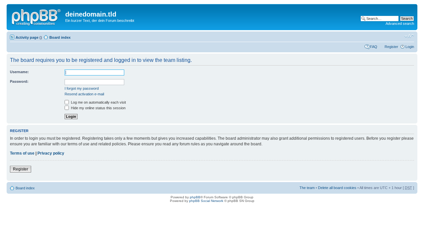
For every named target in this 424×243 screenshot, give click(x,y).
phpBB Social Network (206, 201)
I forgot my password (82, 88)
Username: (19, 72)
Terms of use (22, 153)
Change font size (409, 36)
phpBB (195, 197)
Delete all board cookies (337, 188)
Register (391, 47)
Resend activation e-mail (84, 94)
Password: (19, 81)
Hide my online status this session (98, 108)
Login (409, 47)
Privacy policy (50, 153)
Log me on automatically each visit (98, 102)
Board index (60, 37)
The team (307, 188)
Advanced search (400, 23)
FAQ (373, 47)
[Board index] (36, 16)
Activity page (27, 37)
